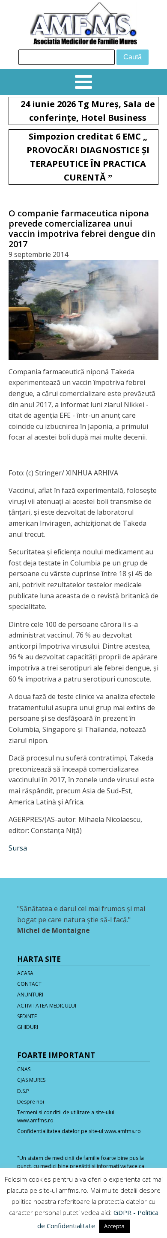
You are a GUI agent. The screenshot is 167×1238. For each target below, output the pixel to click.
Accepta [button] (114, 1226)
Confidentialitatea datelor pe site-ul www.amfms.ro (79, 1131)
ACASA (25, 973)
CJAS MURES (31, 1080)
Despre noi (30, 1101)
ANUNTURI (30, 994)
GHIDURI (27, 1027)
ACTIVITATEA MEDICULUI (46, 1005)
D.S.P (23, 1091)
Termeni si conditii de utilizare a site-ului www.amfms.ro (65, 1116)
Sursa (18, 848)
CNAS (23, 1069)
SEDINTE (27, 1016)
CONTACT (29, 983)
